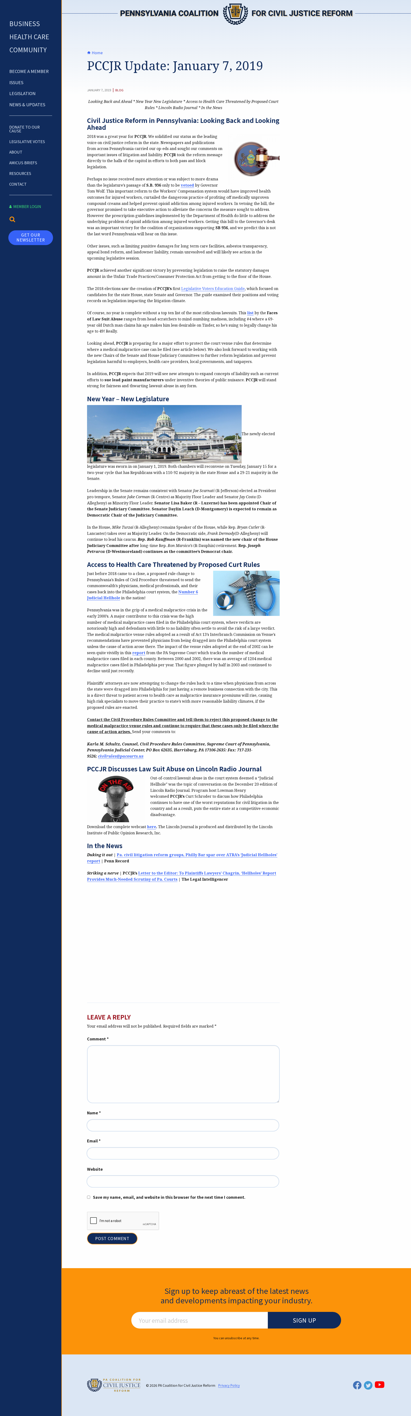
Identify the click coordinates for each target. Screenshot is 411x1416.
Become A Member (29, 71)
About (15, 152)
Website (95, 1169)
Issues (16, 82)
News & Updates (27, 104)
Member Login (26, 206)
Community (28, 49)
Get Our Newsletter (30, 237)
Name (94, 1113)
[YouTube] (379, 1384)
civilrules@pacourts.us (120, 756)
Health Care (29, 36)
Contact (18, 184)
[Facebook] (357, 1385)
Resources (20, 173)
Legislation (22, 93)
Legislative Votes (27, 141)
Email (94, 1141)
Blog (119, 90)
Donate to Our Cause (24, 129)
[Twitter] (368, 1385)
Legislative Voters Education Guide (213, 288)
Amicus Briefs (23, 162)
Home (97, 52)
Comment (98, 1039)
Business (24, 23)
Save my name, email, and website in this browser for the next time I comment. (169, 1197)
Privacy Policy (229, 1385)
